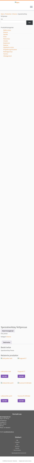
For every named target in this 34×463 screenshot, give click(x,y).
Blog (17, 440)
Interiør (5, 41)
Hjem (2, 14)
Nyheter (5, 45)
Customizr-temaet (27, 461)
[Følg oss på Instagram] (3, 8)
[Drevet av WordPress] (17, 460)
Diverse (14, 14)
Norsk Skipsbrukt (8, 461)
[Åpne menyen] (31, 7)
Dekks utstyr (7, 30)
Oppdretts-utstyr (8, 47)
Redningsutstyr (8, 52)
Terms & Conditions (17, 450)
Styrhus (5, 54)
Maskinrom (6, 43)
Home (17, 444)
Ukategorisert (7, 56)
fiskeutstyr (6, 39)
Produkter (8, 14)
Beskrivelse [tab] (6, 342)
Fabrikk (5, 34)
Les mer (4, 376)
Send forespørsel (7, 331)
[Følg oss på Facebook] (2, 8)
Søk (2, 19)
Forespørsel (17, 442)
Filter (5, 37)
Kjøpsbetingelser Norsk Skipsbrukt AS (19, 453)
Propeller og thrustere (10, 49)
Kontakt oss (17, 446)
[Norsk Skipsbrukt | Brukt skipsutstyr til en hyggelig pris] (17, 2)
